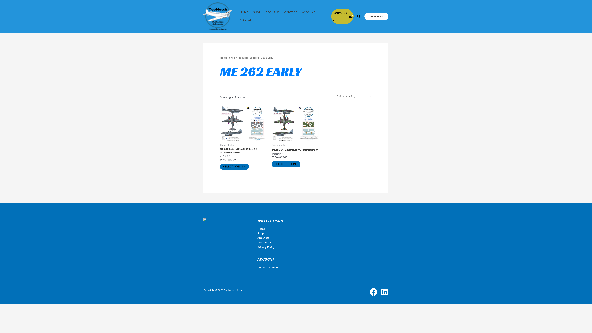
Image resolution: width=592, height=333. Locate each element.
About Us (272, 12)
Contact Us (264, 242)
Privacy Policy (266, 247)
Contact (290, 12)
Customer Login (267, 267)
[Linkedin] (384, 292)
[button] (358, 16)
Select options (234, 166)
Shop (257, 12)
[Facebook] (373, 292)
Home (244, 12)
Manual (246, 20)
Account (308, 12)
